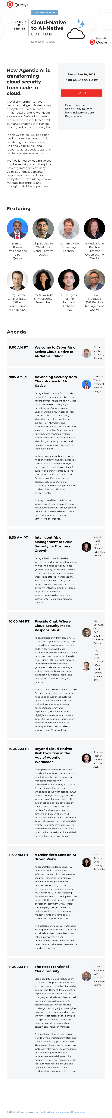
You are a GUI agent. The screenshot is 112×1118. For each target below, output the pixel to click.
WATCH (82, 93)
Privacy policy (78, 1112)
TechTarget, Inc (47, 1112)
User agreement (63, 1112)
